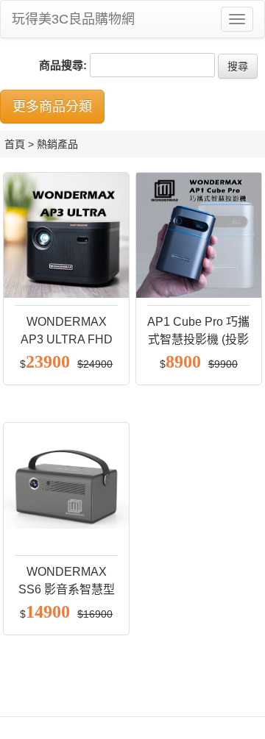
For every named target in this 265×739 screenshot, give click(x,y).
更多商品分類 (52, 106)
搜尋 (237, 66)
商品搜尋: (63, 65)
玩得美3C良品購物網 (73, 19)
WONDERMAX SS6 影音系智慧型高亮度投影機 (66, 589)
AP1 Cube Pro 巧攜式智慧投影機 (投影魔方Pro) (198, 339)
